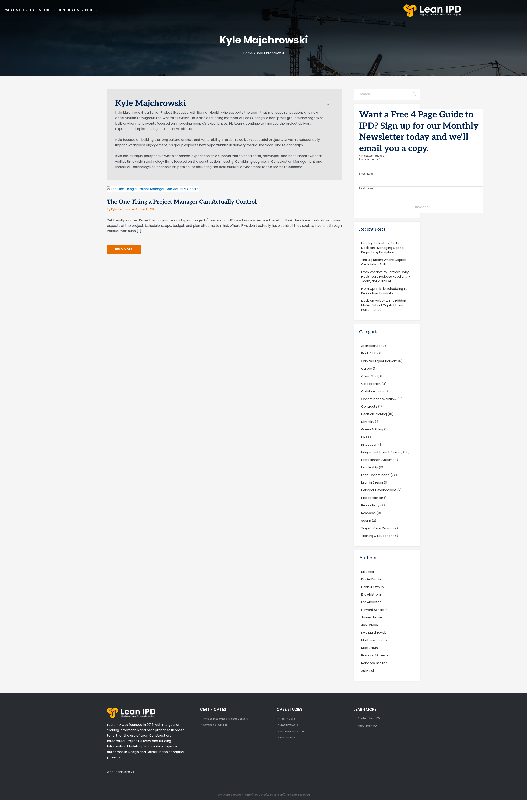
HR (363, 437)
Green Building (372, 429)
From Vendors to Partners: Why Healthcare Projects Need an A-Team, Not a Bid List (385, 276)
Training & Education (376, 536)
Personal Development (378, 490)
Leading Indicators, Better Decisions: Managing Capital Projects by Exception (382, 247)
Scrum (366, 520)
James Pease (371, 617)
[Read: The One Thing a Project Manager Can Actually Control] (153, 188)
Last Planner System (376, 460)
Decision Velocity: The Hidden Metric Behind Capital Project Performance (383, 305)
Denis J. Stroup (372, 587)
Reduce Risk (287, 737)
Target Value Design (376, 528)
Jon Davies (369, 625)
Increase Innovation (292, 731)
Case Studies (40, 10)
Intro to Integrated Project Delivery (225, 719)
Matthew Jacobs (374, 640)
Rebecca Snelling (374, 663)
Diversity (367, 421)
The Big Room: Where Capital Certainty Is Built (383, 262)
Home (248, 53)
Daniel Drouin (371, 579)
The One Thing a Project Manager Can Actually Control (182, 202)
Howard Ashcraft (374, 609)
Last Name (366, 188)
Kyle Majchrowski (373, 632)
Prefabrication (372, 497)
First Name (366, 173)
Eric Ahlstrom (371, 594)
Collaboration (371, 391)
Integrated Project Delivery (381, 452)
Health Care (287, 719)
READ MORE (123, 250)
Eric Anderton (371, 602)
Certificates (68, 10)
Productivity (370, 505)
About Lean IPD (367, 726)
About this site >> (121, 772)
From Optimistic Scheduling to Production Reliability (384, 290)
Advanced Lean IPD (215, 725)
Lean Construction (375, 475)
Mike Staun (369, 648)
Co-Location (371, 384)
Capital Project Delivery (379, 361)
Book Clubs (369, 353)
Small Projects (289, 725)
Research (368, 513)
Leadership (369, 467)
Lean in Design (372, 482)
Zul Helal (367, 670)
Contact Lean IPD (369, 718)
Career (366, 368)
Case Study (370, 376)
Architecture (370, 345)
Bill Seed (367, 572)
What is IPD (14, 10)
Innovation (369, 444)
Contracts (369, 406)
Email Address (369, 159)
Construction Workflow (378, 399)
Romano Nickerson (375, 655)
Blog (89, 10)
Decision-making (374, 414)
